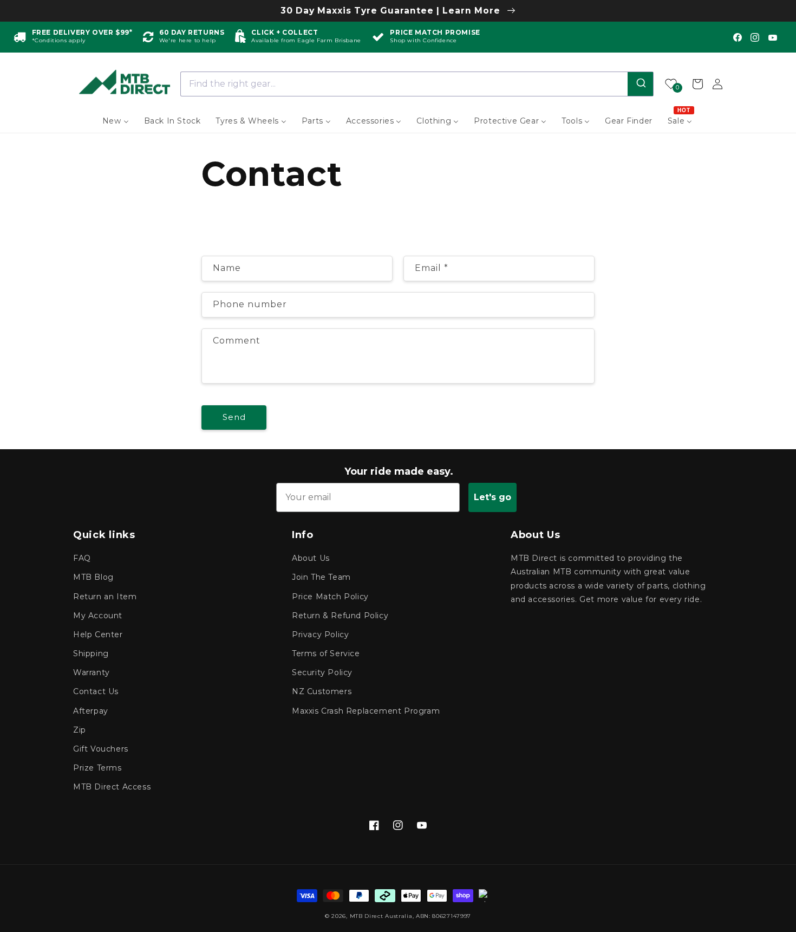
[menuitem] (115, 120)
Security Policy (322, 672)
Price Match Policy (330, 596)
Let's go (492, 497)
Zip (79, 730)
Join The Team (321, 577)
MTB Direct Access (112, 787)
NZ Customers (321, 691)
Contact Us (96, 691)
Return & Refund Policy (340, 615)
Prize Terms (97, 768)
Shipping (91, 653)
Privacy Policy (320, 634)
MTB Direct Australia (381, 916)
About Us (311, 558)
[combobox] (417, 84)
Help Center (98, 634)
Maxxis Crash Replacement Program (366, 711)
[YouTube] (772, 37)
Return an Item (104, 596)
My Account (97, 615)
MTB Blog (93, 577)
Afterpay (90, 711)
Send (234, 417)
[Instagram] (754, 37)
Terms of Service (326, 653)
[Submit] (640, 84)
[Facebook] (737, 37)
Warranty (91, 672)
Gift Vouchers (100, 749)
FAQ (82, 558)
